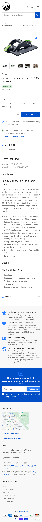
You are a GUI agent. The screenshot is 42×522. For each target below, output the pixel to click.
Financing (5, 492)
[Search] (37, 15)
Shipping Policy (8, 498)
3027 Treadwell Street (11, 433)
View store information (14, 136)
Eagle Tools (23, 511)
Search (4, 486)
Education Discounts (10, 489)
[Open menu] (38, 6)
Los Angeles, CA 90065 (11, 438)
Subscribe (33, 389)
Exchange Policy (8, 495)
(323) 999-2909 (16, 466)
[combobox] (21, 15)
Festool (5, 74)
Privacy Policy (7, 501)
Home (4, 23)
